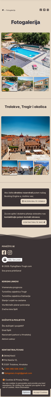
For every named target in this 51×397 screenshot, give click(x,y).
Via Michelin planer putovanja (16, 305)
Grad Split (6, 330)
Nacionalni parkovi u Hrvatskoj (16, 334)
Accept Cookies (40, 392)
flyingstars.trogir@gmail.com (18, 373)
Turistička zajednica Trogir (14, 291)
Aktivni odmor (8, 339)
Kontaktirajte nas (33, 222)
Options (26, 392)
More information (22, 387)
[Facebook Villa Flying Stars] (4, 254)
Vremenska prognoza (12, 287)
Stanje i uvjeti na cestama (14, 300)
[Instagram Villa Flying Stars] (10, 254)
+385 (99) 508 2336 (14, 369)
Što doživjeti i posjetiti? (13, 326)
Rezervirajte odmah (34, 201)
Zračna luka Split (10, 309)
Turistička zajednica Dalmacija (16, 296)
